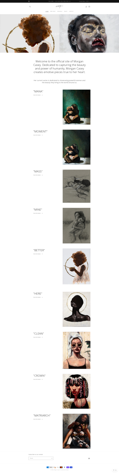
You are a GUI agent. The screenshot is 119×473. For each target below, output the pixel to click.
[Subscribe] (51, 458)
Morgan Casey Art (57, 469)
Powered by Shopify (64, 469)
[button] (30, 6)
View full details (37, 95)
